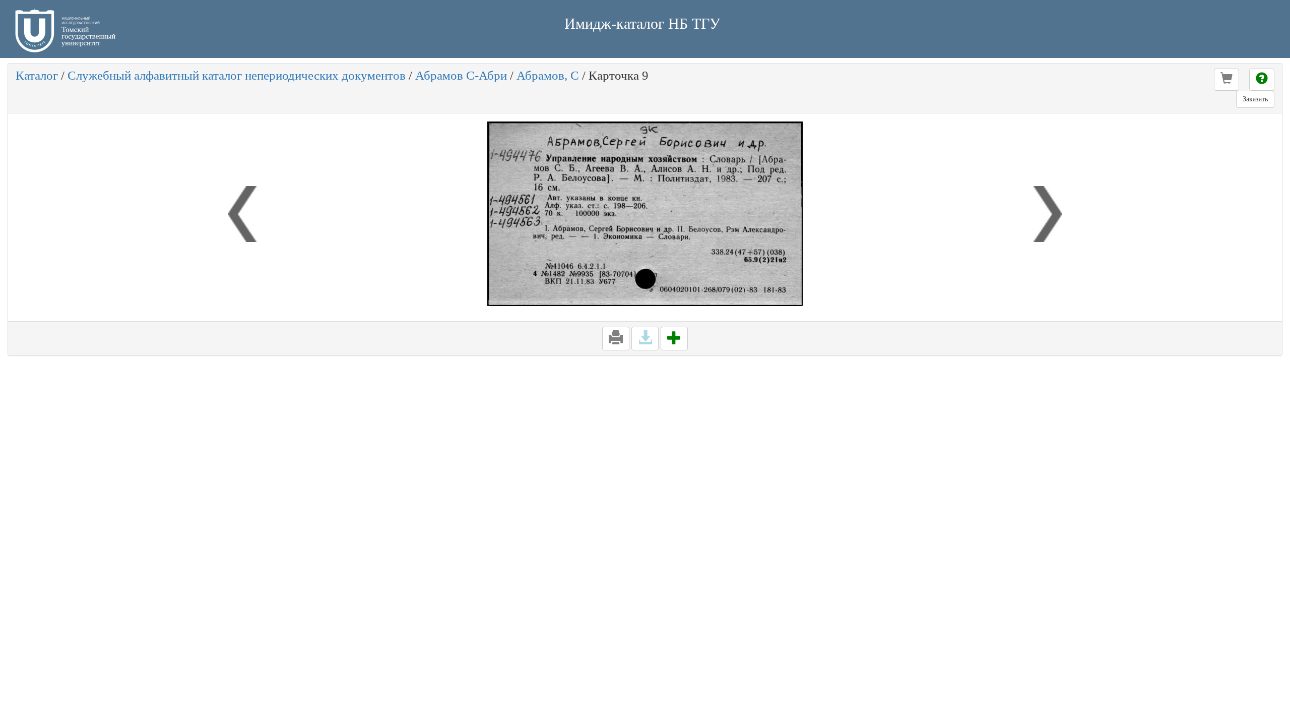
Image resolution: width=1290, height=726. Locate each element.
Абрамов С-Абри (461, 75)
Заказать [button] (1255, 99)
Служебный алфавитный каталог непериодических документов (237, 75)
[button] (1226, 80)
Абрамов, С (548, 75)
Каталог (37, 75)
